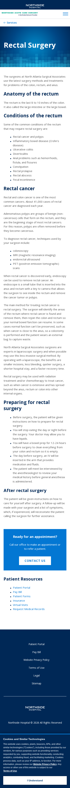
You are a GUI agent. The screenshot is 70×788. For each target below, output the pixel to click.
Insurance (19, 600)
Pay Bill (17, 592)
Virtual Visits (20, 605)
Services (12, 22)
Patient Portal (21, 587)
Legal (36, 675)
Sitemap (36, 683)
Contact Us (35, 561)
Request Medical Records (29, 609)
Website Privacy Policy (36, 659)
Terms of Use (37, 667)
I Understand (35, 780)
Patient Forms (22, 596)
